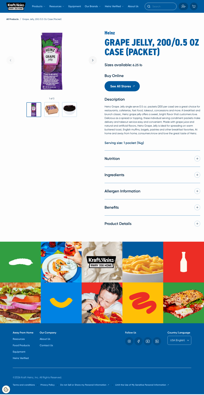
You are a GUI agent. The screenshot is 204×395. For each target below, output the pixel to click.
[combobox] (161, 6)
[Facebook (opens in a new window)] (138, 341)
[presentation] (93, 60)
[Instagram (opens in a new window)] (129, 341)
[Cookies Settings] (6, 389)
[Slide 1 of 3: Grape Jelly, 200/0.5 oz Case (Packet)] (33, 109)
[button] (183, 6)
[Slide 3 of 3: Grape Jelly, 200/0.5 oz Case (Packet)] (69, 109)
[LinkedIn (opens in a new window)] (157, 341)
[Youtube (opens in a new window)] (148, 341)
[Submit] (148, 6)
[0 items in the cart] (194, 6)
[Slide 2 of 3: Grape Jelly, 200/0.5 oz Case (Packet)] (51, 109)
